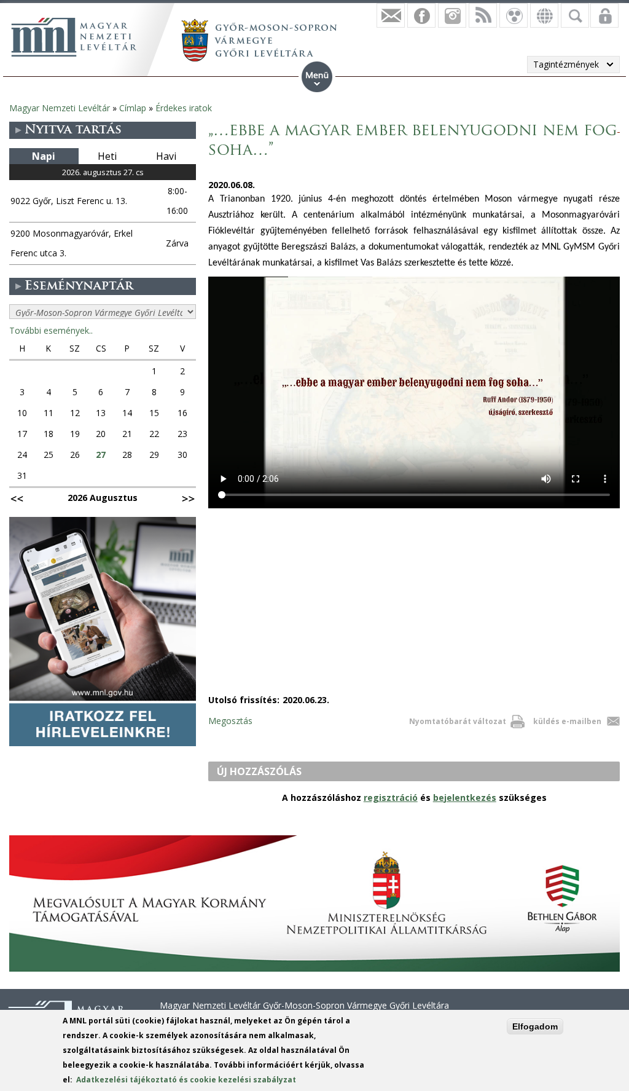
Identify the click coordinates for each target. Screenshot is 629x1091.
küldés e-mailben (567, 721)
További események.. (51, 330)
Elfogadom (535, 1026)
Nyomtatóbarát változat (457, 721)
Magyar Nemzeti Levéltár (59, 108)
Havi (166, 156)
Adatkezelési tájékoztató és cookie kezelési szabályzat (186, 1079)
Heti (107, 156)
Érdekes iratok (183, 108)
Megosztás (230, 721)
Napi (43, 156)
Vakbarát (513, 15)
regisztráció (391, 797)
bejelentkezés (464, 797)
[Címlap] (73, 36)
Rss (483, 15)
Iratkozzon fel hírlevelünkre (391, 15)
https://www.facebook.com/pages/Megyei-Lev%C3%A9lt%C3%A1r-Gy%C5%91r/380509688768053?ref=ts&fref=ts (421, 15)
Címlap (132, 108)
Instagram (452, 15)
